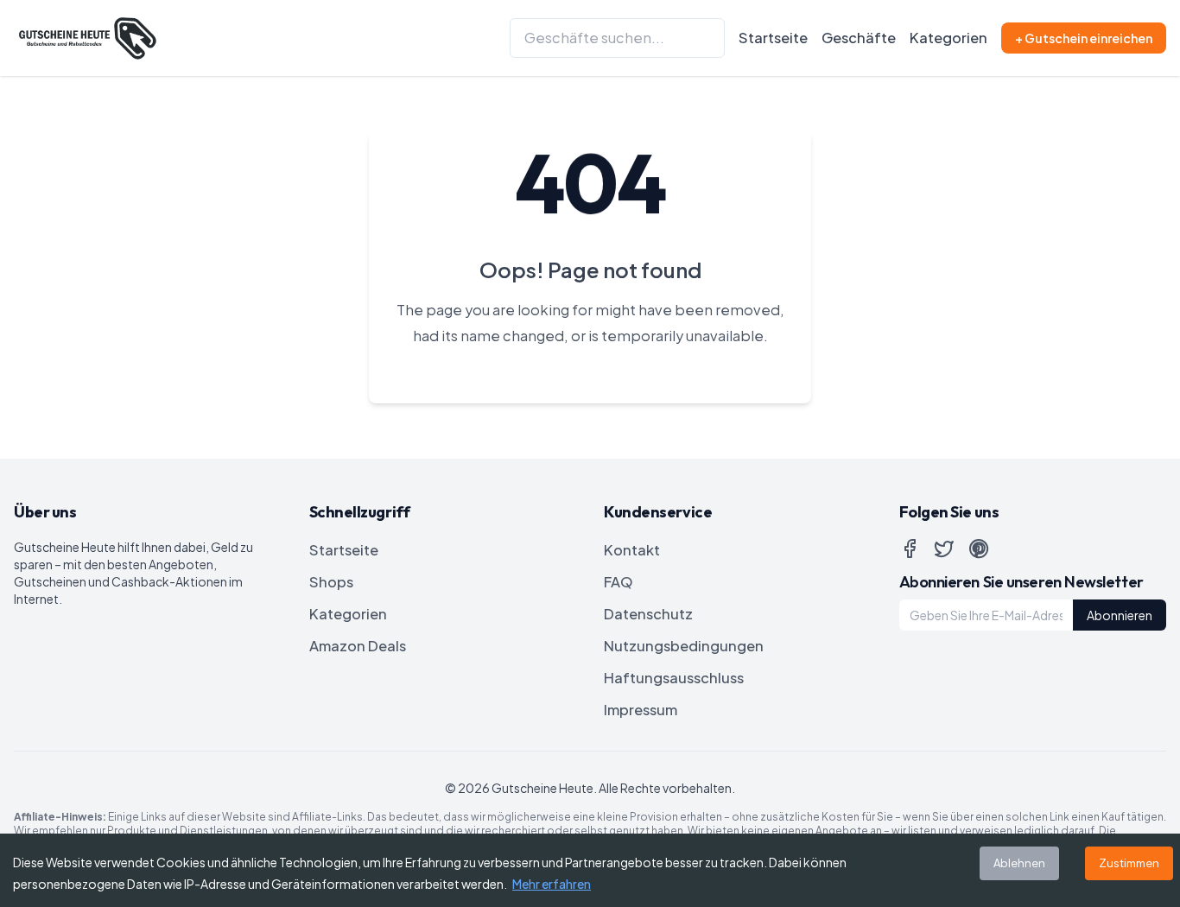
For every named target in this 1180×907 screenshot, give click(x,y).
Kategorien (948, 38)
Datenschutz (648, 614)
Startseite (773, 38)
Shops (331, 582)
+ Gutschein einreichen (1083, 38)
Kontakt (632, 550)
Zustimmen (1129, 863)
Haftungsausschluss (674, 678)
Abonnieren (1119, 615)
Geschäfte (859, 38)
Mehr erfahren (551, 883)
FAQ (618, 582)
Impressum (640, 710)
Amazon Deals (357, 646)
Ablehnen (1019, 863)
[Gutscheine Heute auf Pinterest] (978, 548)
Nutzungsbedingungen (684, 646)
